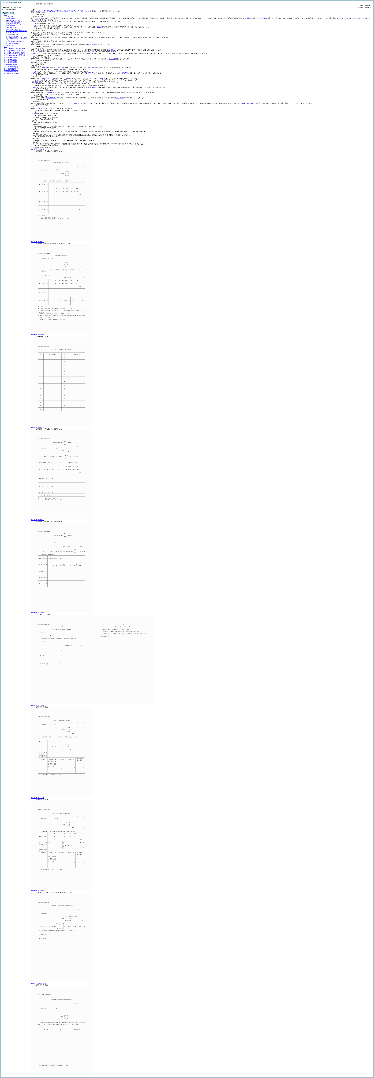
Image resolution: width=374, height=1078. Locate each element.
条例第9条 (45, 67)
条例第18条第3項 (51, 98)
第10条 (88, 103)
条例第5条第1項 (40, 18)
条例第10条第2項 (51, 92)
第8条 (82, 103)
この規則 (38, 11)
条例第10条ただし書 (48, 78)
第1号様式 (241, 103)
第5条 (43, 44)
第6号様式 (250, 103)
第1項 (99, 27)
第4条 (71, 103)
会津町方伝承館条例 (67, 11)
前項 (34, 21)
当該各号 (96, 67)
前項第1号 (125, 73)
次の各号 (52, 21)
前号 (36, 25)
